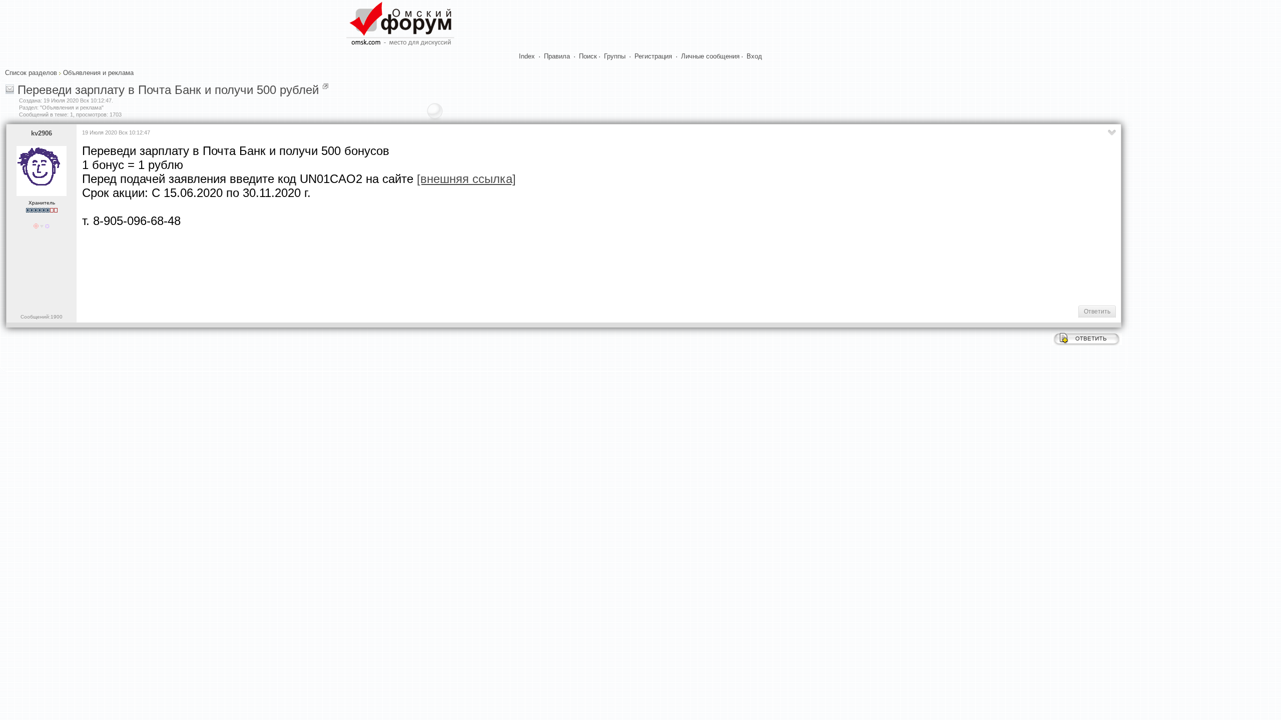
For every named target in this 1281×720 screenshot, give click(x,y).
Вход (754, 56)
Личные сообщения (710, 56)
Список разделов (31, 72)
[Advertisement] (264, 265)
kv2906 (41, 133)
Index (527, 56)
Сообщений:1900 (42, 317)
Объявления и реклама (98, 72)
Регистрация (653, 56)
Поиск (588, 56)
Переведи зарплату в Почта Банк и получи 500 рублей (168, 89)
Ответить (1097, 311)
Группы (614, 56)
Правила (557, 56)
